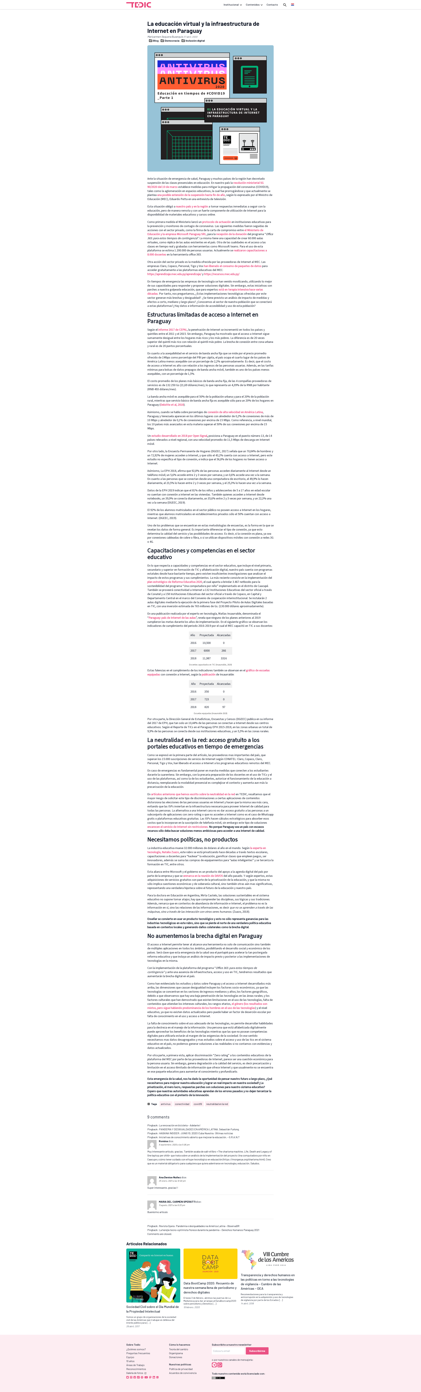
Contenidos (253, 4)
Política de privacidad (181, 1368)
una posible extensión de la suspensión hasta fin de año (191, 195)
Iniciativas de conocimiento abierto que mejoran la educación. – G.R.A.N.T (199, 1137)
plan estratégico (157, 582)
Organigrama (176, 1353)
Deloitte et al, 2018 (172, 405)
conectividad (182, 1103)
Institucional (231, 4)
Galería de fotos (134, 1372)
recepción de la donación (231, 234)
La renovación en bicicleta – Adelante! (179, 1125)
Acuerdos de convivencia (183, 1372)
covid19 (198, 1103)
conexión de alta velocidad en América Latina (235, 412)
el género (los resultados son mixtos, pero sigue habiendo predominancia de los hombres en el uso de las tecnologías (207, 1006)
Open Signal (200, 436)
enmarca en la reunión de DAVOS (203, 876)
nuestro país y (185, 206)
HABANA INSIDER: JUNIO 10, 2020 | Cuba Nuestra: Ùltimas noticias (196, 1133)
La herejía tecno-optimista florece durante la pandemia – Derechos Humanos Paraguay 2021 (209, 1229)
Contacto (272, 4)
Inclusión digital (195, 40)
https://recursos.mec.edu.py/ (221, 274)
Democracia (172, 40)
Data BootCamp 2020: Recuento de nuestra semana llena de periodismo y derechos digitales (210, 1287)
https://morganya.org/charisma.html (243, 1159)
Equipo (130, 1357)
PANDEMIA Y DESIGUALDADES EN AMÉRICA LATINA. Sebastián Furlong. (199, 1129)
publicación (208, 674)
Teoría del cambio (178, 1349)
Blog (156, 40)
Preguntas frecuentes (138, 1353)
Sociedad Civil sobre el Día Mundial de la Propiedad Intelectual (152, 1309)
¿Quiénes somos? (136, 1349)
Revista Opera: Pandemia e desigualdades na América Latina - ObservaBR (199, 1225)
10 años (130, 1361)
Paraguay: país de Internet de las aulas (172, 618)
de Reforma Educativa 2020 (184, 582)
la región (202, 206)
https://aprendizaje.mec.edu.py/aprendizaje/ (174, 274)
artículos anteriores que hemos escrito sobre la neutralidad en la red (192, 794)
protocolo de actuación (216, 222)
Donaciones (175, 1357)
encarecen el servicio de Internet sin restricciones (177, 827)
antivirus (166, 1103)
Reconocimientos (136, 1368)
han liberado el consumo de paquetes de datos (232, 266)
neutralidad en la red (217, 1103)
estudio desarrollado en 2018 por (172, 436)
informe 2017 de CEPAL (172, 330)
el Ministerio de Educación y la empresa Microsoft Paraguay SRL (205, 232)
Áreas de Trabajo (135, 1365)
